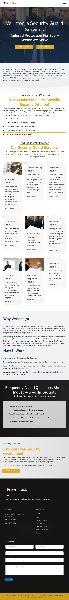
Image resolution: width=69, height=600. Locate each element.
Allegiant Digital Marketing (34, 597)
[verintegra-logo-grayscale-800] (16, 488)
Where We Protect (42, 530)
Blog (37, 517)
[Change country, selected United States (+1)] (7, 560)
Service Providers (42, 526)
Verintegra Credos (42, 520)
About (38, 514)
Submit (9, 579)
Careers (38, 533)
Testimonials (40, 523)
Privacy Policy (42, 595)
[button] (34, 119)
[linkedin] (8, 495)
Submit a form (7, 466)
